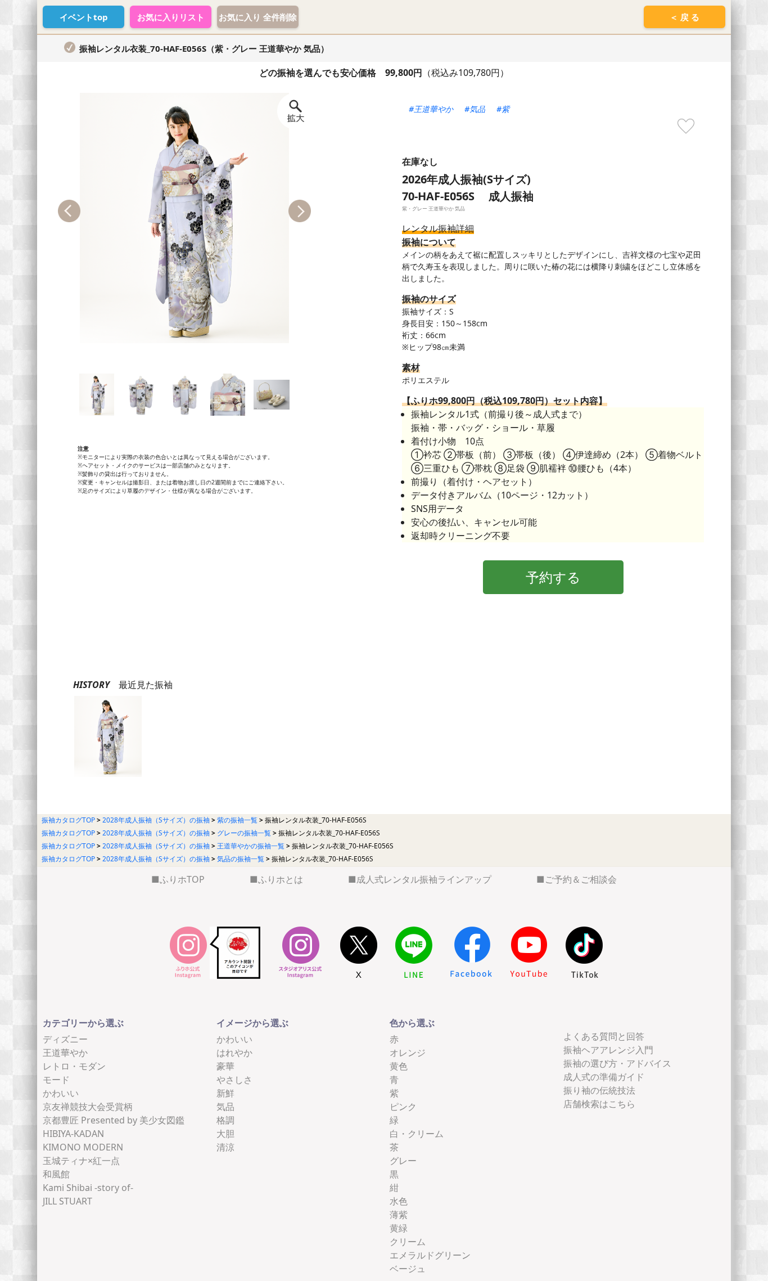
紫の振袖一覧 (237, 820)
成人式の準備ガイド (603, 1077)
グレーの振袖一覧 (244, 833)
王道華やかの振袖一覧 (250, 846)
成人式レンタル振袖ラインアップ (423, 879)
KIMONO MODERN (83, 1147)
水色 (399, 1201)
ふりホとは (280, 879)
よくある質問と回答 (603, 1036)
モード (56, 1079)
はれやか (234, 1052)
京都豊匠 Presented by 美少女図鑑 (113, 1120)
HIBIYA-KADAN (73, 1133)
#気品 (474, 109)
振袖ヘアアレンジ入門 (608, 1050)
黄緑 (399, 1228)
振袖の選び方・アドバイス (617, 1063)
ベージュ (408, 1268)
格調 (225, 1120)
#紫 (502, 109)
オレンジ (408, 1052)
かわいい (61, 1093)
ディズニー (65, 1039)
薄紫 (399, 1214)
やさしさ (234, 1079)
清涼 (225, 1147)
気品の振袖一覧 (240, 859)
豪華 (225, 1066)
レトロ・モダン (74, 1066)
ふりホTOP (182, 879)
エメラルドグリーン (430, 1255)
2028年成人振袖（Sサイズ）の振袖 (156, 820)
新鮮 (225, 1093)
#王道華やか (431, 109)
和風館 (56, 1174)
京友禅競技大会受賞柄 (88, 1106)
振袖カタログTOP (68, 820)
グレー (403, 1160)
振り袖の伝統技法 (599, 1090)
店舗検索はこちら (599, 1104)
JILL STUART (67, 1201)
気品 (225, 1106)
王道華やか (65, 1052)
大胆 (225, 1133)
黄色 (399, 1066)
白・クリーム (417, 1133)
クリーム (408, 1241)
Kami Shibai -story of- (88, 1187)
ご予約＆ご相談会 (581, 879)
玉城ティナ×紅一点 (81, 1160)
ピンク (403, 1106)
